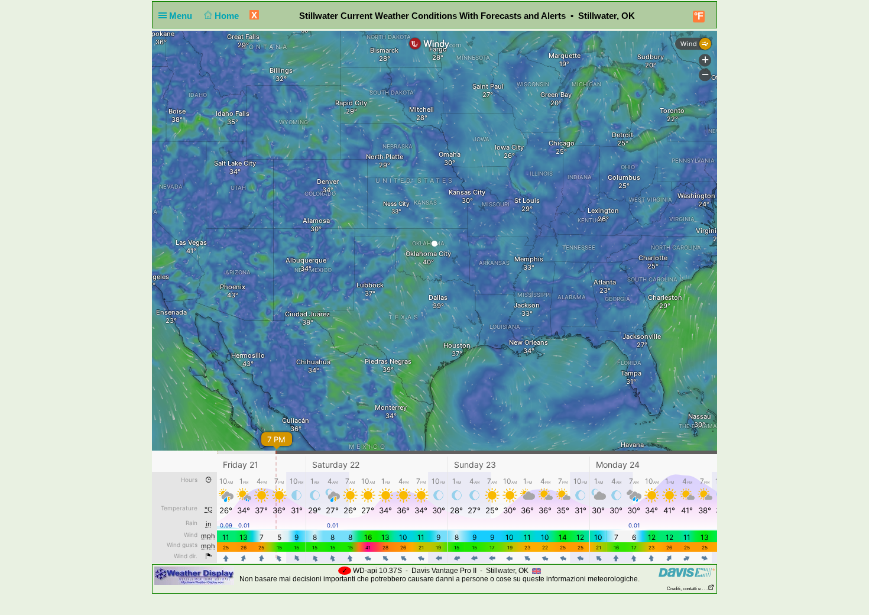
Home (228, 16)
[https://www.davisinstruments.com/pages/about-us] (687, 572)
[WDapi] (194, 575)
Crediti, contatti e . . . (687, 588)
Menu (182, 16)
